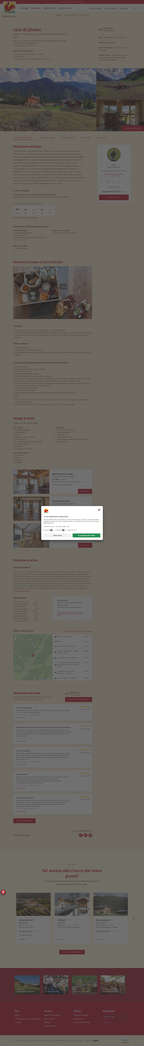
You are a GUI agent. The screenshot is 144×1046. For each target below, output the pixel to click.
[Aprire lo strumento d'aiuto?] (3, 892)
